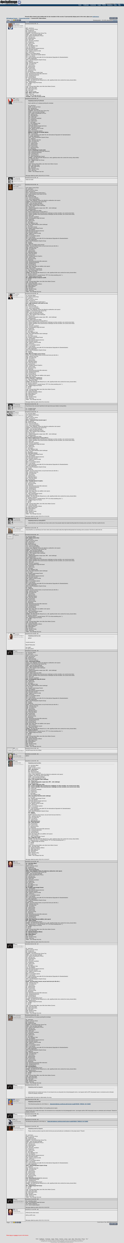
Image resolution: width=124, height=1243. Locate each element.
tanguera (17, 1100)
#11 (37, 633)
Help (73, 1238)
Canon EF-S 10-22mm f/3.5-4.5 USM (21, 531)
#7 (37, 411)
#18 (38, 1015)
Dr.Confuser (18, 185)
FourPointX (18, 1015)
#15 (37, 760)
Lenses (65, 1238)
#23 (38, 1126)
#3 (37, 177)
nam (16, 754)
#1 (37, 23)
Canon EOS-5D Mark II (18, 652)
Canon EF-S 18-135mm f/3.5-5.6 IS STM (22, 637)
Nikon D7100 (16, 100)
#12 (37, 650)
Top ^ (87, 1238)
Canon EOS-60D (17, 529)
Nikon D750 (16, 413)
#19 (37, 1084)
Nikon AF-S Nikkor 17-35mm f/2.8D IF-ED (22, 1103)
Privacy (83, 1238)
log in (117, 3)
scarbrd (17, 294)
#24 (38, 1199)
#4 (37, 184)
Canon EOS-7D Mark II (18, 635)
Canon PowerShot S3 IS (18, 1128)
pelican (17, 535)
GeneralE (17, 1127)
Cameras (61, 1238)
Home (37, 1238)
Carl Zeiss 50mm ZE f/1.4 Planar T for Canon (23, 752)
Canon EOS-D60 (17, 1121)
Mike (16, 651)
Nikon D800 (16, 186)
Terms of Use (78, 1238)
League (52, 1238)
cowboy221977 (19, 528)
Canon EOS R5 (16, 863)
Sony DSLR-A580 (17, 756)
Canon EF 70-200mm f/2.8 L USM (20, 27)
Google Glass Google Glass (19, 25)
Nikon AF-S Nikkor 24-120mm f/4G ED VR (22, 415)
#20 (38, 1099)
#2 (37, 98)
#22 (38, 1119)
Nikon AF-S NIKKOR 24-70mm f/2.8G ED (22, 188)
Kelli (16, 1120)
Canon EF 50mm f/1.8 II (18, 1018)
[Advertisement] (62, 11)
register (121, 3)
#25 (38, 1209)
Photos (56, 1238)
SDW (16, 761)
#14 (37, 754)
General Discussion (24, 18)
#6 (37, 404)
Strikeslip (17, 178)
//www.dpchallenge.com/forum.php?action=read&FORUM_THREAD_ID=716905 (70, 1104)
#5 (37, 293)
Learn (69, 1238)
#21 (38, 1113)
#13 (37, 748)
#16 (38, 861)
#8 (37, 518)
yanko (16, 749)
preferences (96, 16)
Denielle (17, 634)
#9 (37, 527)
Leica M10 (15, 295)
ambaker (17, 24)
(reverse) (115, 20)
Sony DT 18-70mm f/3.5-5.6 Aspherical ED (22, 757)
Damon (17, 412)
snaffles (17, 99)
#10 (37, 534)
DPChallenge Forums (11, 18)
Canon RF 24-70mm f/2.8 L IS (20, 865)
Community (47, 1238)
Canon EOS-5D (16, 179)
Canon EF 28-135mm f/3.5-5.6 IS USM (21, 1123)
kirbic (16, 862)
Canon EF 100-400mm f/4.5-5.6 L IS (21, 181)
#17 (38, 944)
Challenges (41, 1238)
